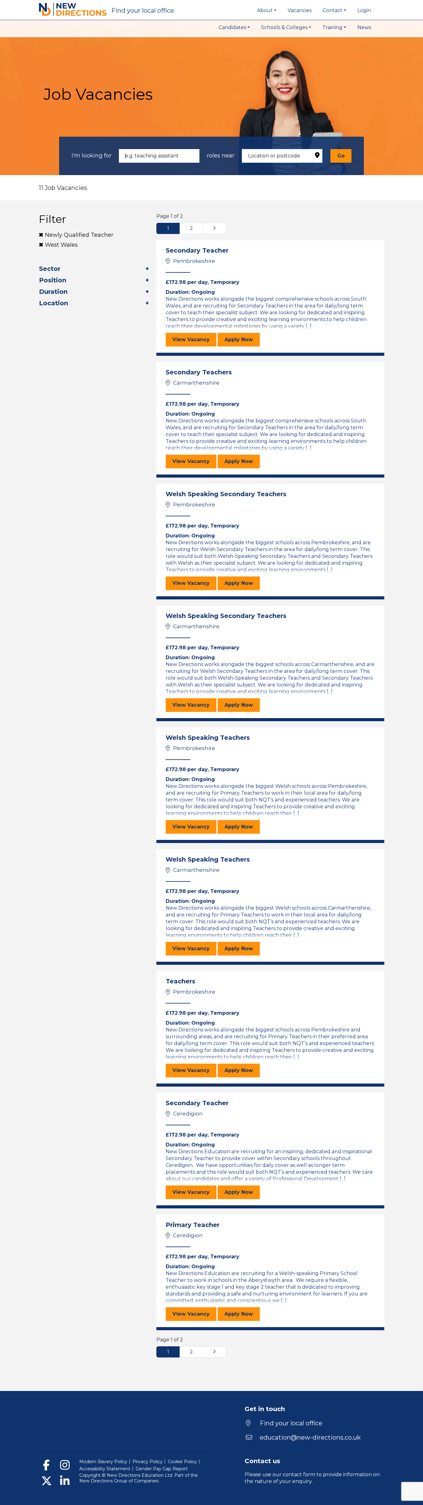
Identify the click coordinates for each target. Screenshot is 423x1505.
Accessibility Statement (104, 1469)
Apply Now (242, 339)
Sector (49, 268)
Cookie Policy (182, 1461)
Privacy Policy (148, 1461)
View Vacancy (194, 339)
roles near (220, 155)
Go (341, 156)
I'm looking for (91, 155)
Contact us (262, 1461)
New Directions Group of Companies (119, 1481)
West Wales (61, 244)
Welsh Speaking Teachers (208, 737)
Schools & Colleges (284, 27)
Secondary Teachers (199, 372)
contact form (299, 1474)
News (364, 27)
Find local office (142, 10)
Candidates (232, 27)
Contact (332, 10)
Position (52, 280)
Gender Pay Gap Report (162, 1469)
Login (364, 10)
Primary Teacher (193, 1225)
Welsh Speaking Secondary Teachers (226, 494)
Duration (53, 291)
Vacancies (300, 10)
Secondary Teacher (197, 250)
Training (332, 27)
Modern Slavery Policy (103, 1461)
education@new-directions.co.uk (310, 1437)
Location (53, 303)
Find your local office (290, 1423)
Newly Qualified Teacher (79, 235)
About (265, 10)
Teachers (180, 981)
